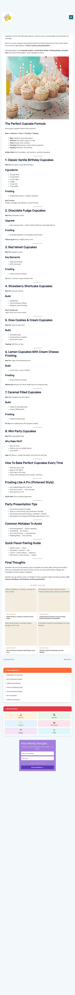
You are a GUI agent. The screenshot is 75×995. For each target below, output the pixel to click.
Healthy (21, 731)
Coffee (54, 731)
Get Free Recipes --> (37, 767)
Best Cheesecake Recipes (14, 679)
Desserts (20, 716)
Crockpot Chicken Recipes (14, 691)
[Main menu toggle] (71, 17)
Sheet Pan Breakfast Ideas (14, 687)
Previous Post (8, 659)
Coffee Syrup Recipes (13, 699)
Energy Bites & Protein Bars (15, 675)
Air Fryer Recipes (12, 695)
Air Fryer (20, 723)
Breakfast (54, 716)
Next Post (68, 659)
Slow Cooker (54, 723)
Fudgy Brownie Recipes (13, 683)
